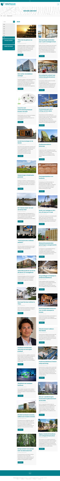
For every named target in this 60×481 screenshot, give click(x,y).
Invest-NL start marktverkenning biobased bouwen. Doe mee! (25, 109)
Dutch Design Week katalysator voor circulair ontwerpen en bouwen (47, 310)
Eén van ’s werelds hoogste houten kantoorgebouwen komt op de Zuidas (47, 398)
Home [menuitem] (18, 478)
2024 (4, 28)
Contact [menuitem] (22, 478)
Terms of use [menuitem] (28, 478)
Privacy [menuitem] (34, 478)
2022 (4, 33)
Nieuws (4, 15)
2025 (4, 26)
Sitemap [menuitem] (39, 478)
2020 (4, 37)
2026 (4, 24)
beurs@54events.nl (35, 477)
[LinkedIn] (30, 473)
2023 (4, 30)
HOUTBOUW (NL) (1, 15)
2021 (4, 35)
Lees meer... (20, 54)
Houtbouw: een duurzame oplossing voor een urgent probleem (25, 349)
